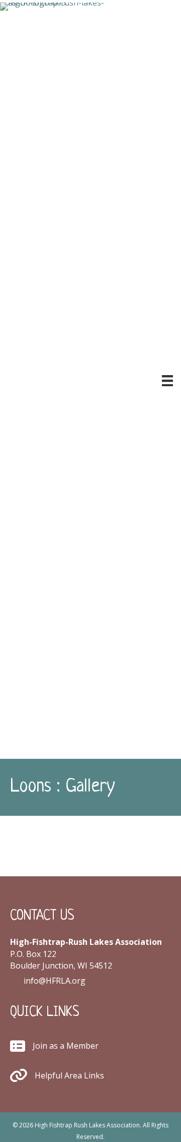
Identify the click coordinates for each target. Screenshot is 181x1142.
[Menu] (167, 380)
